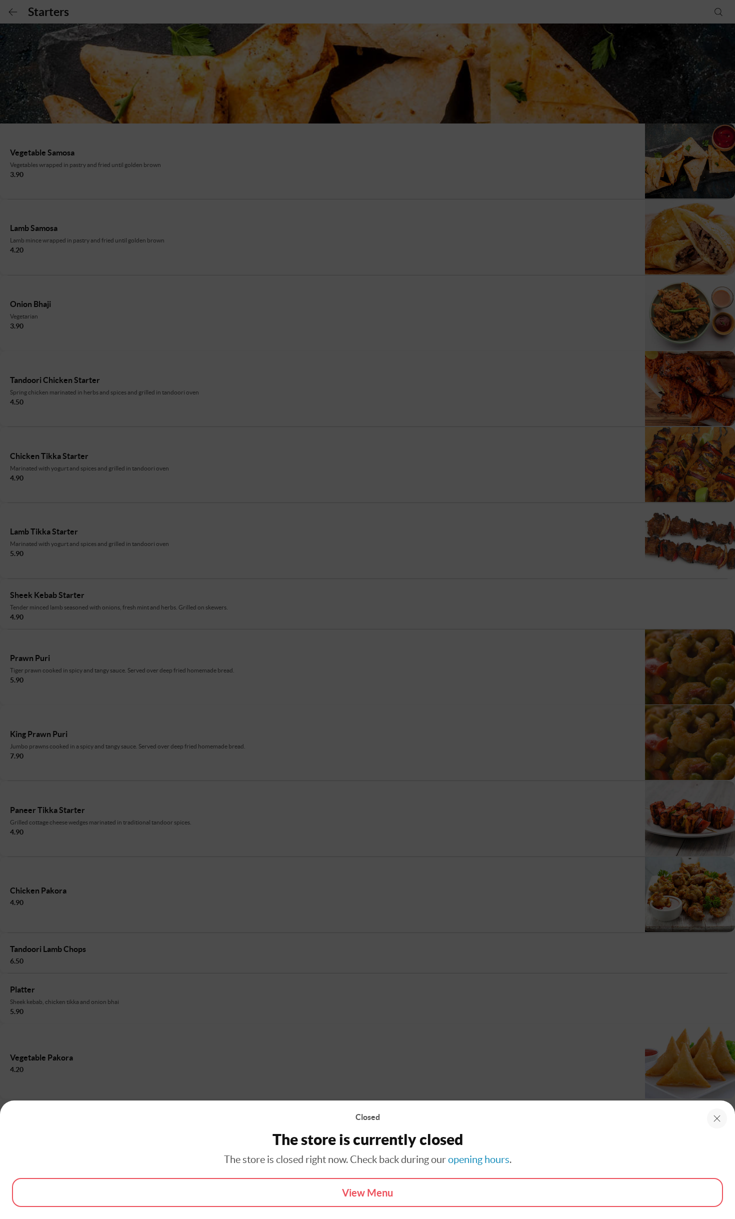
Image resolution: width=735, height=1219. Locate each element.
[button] (717, 1118)
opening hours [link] (479, 1159)
